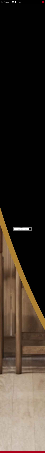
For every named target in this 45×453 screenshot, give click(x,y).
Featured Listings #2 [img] (16, 2)
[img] (36, 452)
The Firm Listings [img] (13, 2)
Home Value (20, 2)
